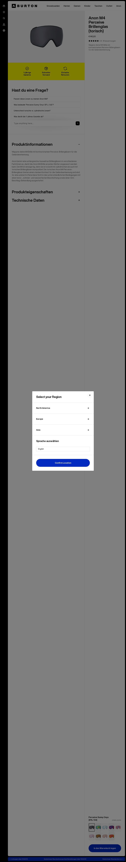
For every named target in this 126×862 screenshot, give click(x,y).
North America (43, 408)
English (41, 449)
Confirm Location (63, 463)
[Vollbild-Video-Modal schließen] (89, 395)
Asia (38, 430)
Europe (39, 419)
